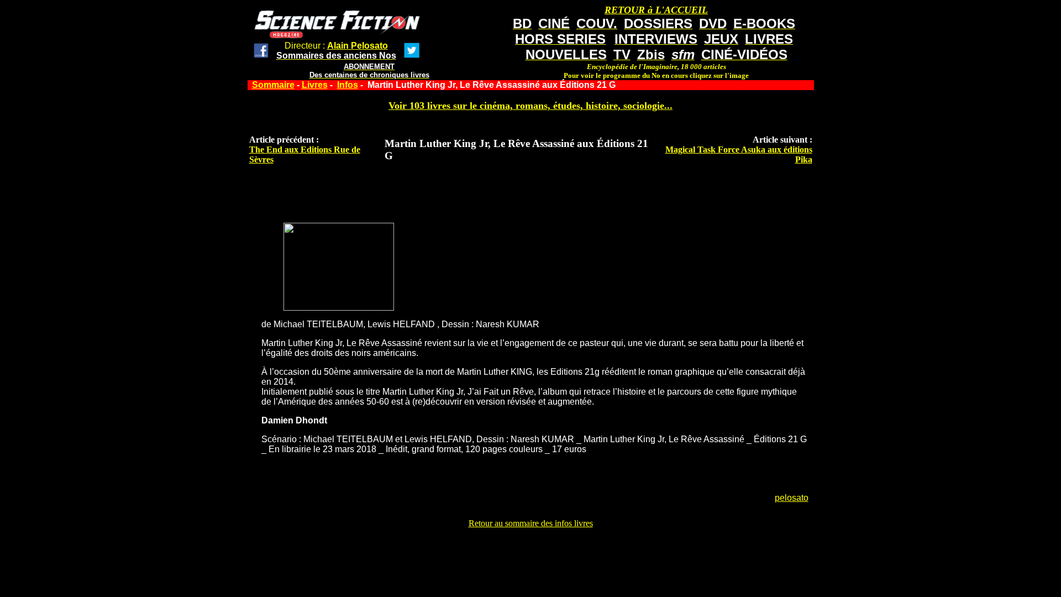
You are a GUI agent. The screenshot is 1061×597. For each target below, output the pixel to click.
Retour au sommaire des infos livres (531, 523)
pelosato (791, 497)
